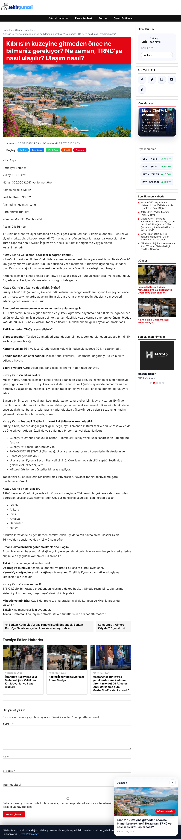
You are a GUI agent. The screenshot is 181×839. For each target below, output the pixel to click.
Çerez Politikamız (29, 833)
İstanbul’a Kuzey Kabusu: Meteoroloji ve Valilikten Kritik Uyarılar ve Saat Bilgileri (157, 205)
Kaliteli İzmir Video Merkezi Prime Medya (155, 213)
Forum (103, 18)
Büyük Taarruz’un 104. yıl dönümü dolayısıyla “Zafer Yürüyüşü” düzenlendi (155, 236)
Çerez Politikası (123, 18)
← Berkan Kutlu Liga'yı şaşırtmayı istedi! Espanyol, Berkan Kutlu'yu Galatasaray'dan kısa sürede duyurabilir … (44, 626)
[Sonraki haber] (170, 114)
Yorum (8, 723)
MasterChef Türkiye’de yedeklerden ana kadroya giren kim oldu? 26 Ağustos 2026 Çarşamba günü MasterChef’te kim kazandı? (158, 224)
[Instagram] (162, 80)
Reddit (66, 150)
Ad (6, 756)
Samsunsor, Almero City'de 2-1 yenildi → (111, 626)
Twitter (23, 150)
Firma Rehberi (83, 18)
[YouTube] (172, 80)
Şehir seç (147, 48)
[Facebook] (142, 80)
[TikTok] (142, 89)
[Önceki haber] (163, 114)
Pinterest (79, 150)
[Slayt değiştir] (151, 383)
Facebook (37, 150)
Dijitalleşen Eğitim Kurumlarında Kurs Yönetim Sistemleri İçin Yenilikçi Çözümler (158, 246)
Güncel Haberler (58, 18)
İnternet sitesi (12, 784)
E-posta (9, 770)
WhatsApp (53, 150)
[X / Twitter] (152, 80)
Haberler (7, 30)
